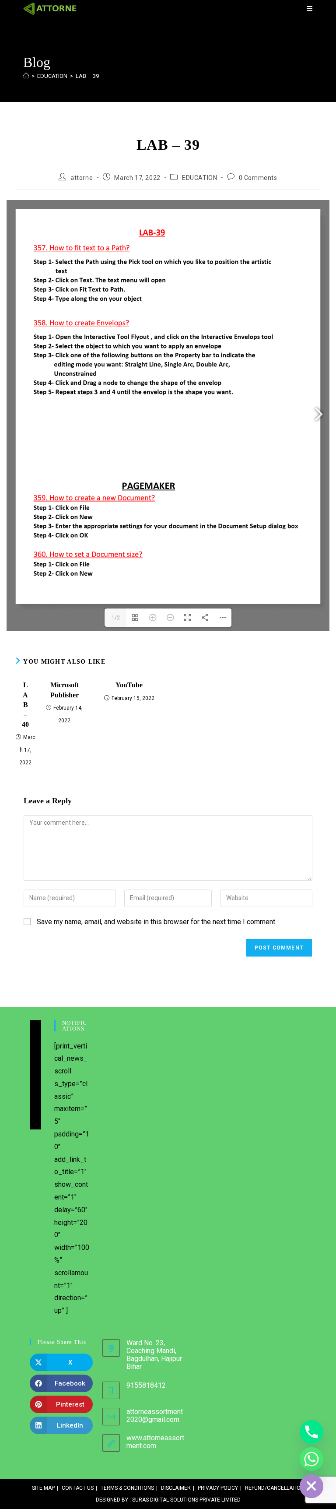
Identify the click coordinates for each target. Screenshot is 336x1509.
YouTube (129, 685)
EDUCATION (199, 177)
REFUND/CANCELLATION (274, 1488)
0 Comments (258, 177)
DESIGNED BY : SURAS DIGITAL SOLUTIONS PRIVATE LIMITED (168, 1500)
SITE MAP (43, 1488)
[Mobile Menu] (310, 8)
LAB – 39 (87, 76)
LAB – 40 (25, 704)
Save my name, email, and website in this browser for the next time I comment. (156, 922)
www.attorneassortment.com (155, 1442)
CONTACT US (78, 1488)
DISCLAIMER (176, 1488)
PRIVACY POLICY (218, 1488)
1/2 (116, 618)
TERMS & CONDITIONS (127, 1488)
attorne (81, 177)
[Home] (26, 76)
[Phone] (311, 1432)
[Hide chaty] (311, 1486)
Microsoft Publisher (64, 689)
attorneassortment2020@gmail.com (154, 1415)
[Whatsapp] (311, 1459)
